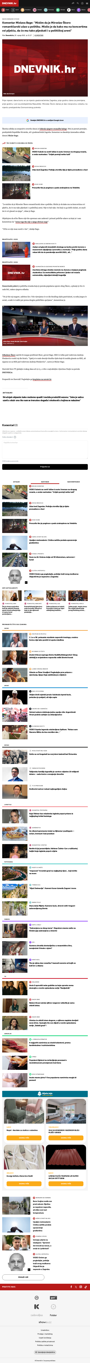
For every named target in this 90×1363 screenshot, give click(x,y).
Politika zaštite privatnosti (45, 1341)
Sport (17, 9)
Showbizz (28, 9)
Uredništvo (45, 1330)
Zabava (83, 9)
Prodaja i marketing (45, 1334)
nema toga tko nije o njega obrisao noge (31, 222)
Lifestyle (39, 9)
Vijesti (7, 9)
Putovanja (51, 9)
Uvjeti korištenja (45, 1338)
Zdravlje (62, 9)
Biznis (73, 9)
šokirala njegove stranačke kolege (53, 129)
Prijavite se (45, 467)
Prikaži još (23, 1277)
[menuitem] (82, 3)
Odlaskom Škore (8, 355)
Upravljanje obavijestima (46, 1352)
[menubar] (82, 3)
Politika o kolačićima (45, 1345)
